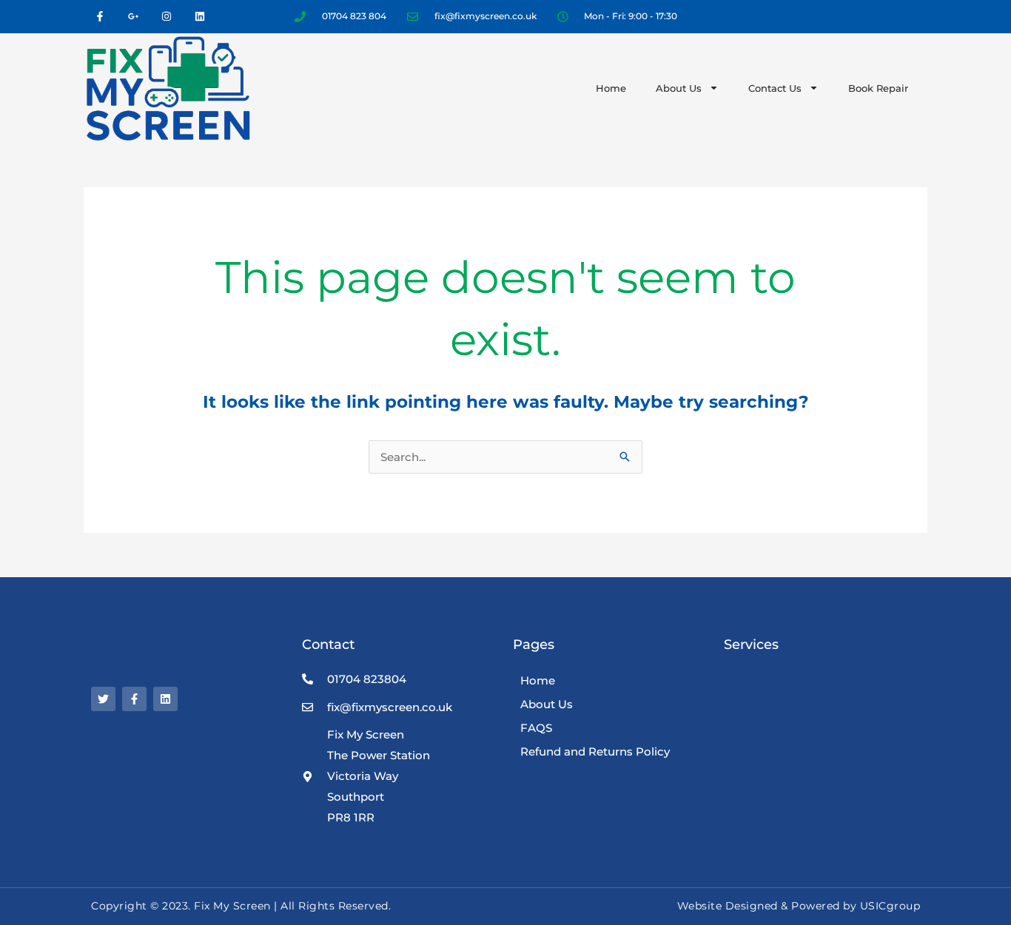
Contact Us (775, 88)
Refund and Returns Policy (595, 751)
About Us (679, 88)
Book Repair (878, 88)
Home (611, 88)
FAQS (536, 728)
